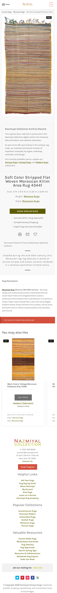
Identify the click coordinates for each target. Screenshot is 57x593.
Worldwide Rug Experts (27, 556)
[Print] (20, 234)
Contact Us (27, 461)
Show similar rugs (27, 211)
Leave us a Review (27, 495)
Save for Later (35, 234)
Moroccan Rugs (19, 12)
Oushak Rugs (27, 520)
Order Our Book (27, 559)
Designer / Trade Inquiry (23, 403)
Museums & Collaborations (27, 553)
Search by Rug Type (28, 550)
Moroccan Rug (8, 290)
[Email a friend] (27, 234)
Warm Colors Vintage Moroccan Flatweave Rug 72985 (22, 385)
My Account (27, 489)
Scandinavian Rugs (27, 511)
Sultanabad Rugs (27, 517)
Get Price (23, 397)
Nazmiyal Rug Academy (28, 498)
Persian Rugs (27, 526)
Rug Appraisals (27, 547)
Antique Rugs (11, 162)
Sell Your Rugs (27, 480)
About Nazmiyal (27, 486)
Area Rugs (27, 492)
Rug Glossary (27, 544)
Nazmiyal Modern (27, 514)
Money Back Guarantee (27, 541)
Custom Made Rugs (27, 538)
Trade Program (27, 467)
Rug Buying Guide (27, 483)
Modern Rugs (42, 162)
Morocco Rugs (6, 12)
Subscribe (37, 568)
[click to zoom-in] (28, 65)
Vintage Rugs (25, 162)
